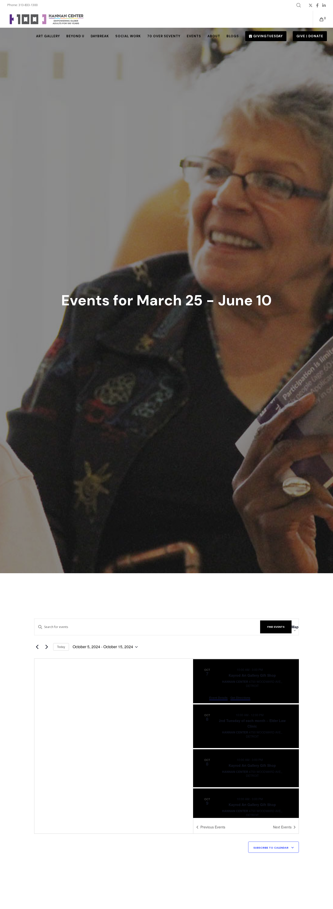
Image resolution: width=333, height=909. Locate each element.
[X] (311, 5)
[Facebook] (317, 5)
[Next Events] (46, 647)
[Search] (299, 5)
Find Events (275, 627)
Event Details (218, 697)
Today (61, 647)
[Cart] (318, 19)
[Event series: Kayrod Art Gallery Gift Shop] (265, 669)
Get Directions (240, 697)
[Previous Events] (37, 647)
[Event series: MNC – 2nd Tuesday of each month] (266, 715)
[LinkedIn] (324, 5)
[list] (246, 738)
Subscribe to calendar (270, 848)
